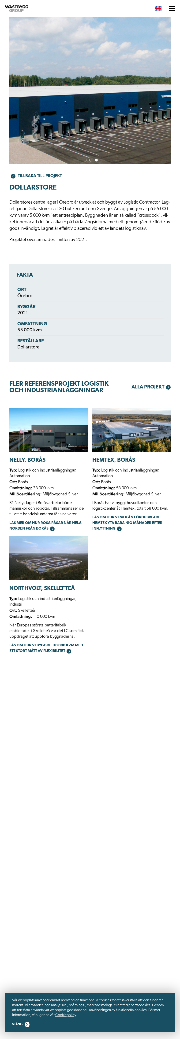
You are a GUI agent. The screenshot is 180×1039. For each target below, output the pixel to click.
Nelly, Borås (27, 460)
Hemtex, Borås (113, 460)
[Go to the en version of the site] (158, 8)
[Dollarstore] (90, 107)
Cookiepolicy (65, 1015)
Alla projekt (148, 387)
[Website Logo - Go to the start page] (16, 8)
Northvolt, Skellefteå (42, 588)
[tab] (85, 160)
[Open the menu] (172, 8)
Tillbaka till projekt (40, 176)
